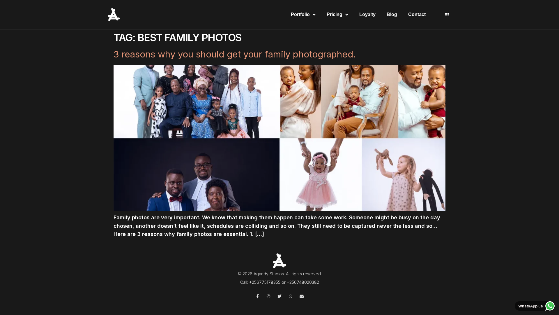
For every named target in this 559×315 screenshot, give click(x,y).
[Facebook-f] (257, 296)
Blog (392, 14)
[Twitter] (279, 296)
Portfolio (300, 14)
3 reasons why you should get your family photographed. (234, 54)
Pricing (334, 14)
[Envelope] (302, 296)
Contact (417, 14)
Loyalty (367, 14)
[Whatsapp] (290, 296)
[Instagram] (268, 296)
